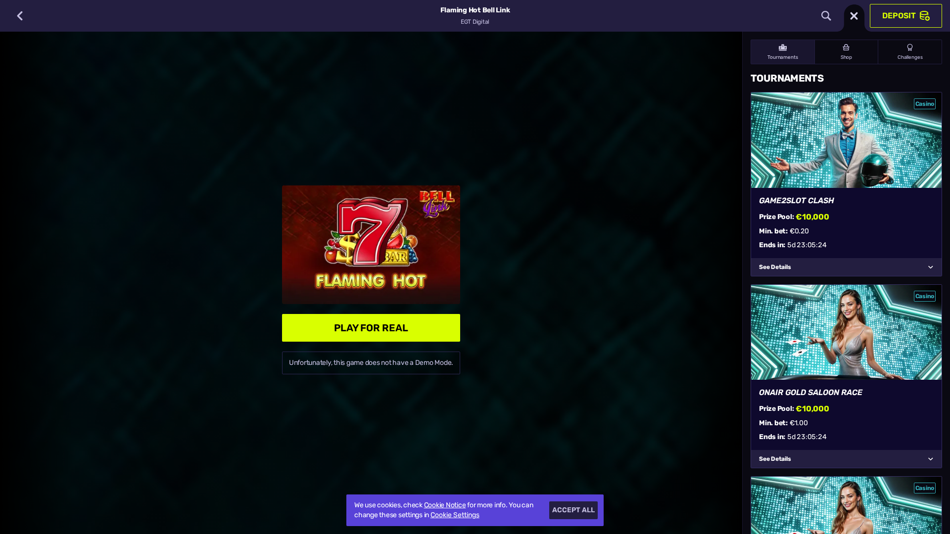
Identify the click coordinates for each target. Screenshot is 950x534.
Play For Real (371, 328)
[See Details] (931, 267)
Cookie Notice (445, 505)
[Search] (826, 16)
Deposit (899, 15)
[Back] (20, 16)
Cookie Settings (454, 515)
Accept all (573, 510)
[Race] (854, 16)
